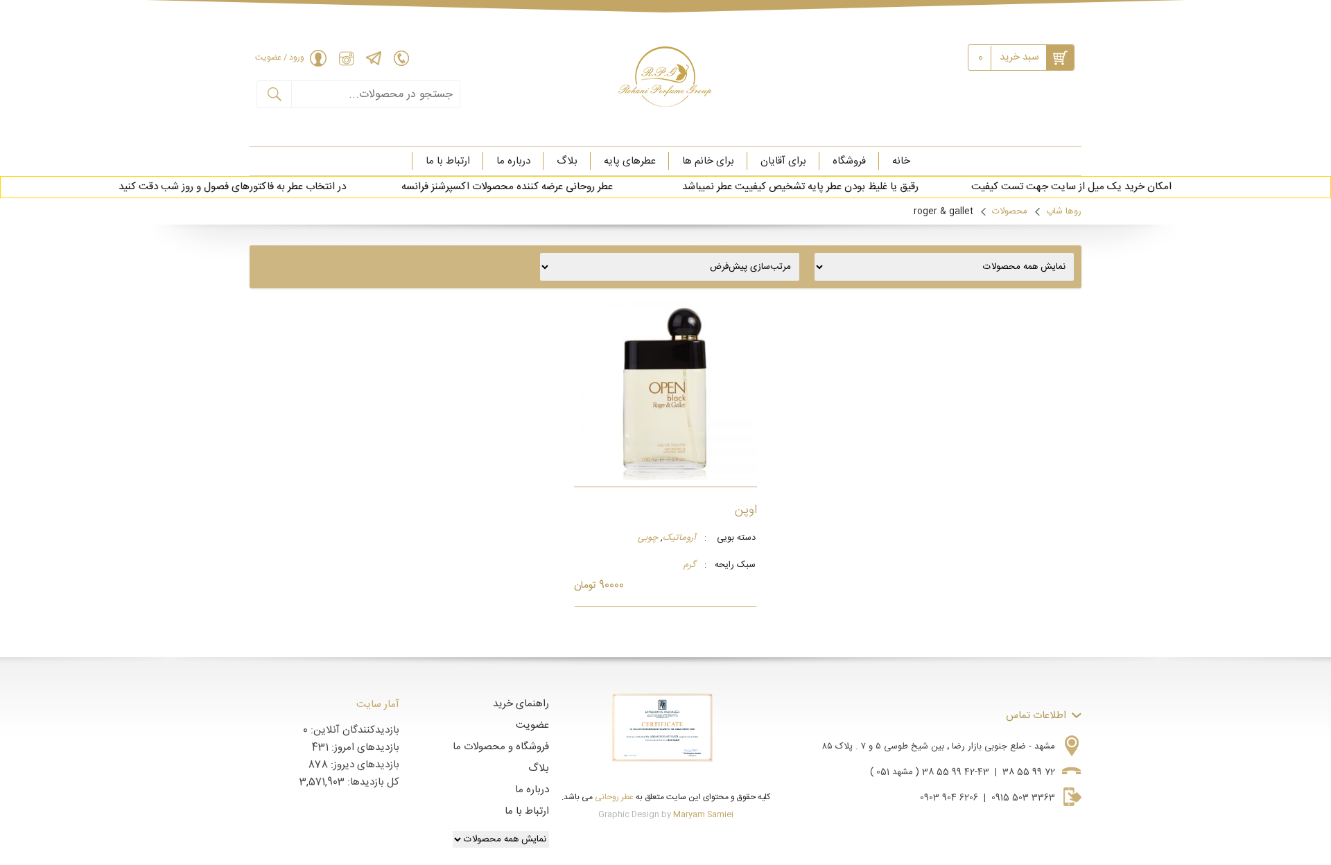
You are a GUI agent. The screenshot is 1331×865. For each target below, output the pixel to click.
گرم (690, 566)
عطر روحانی (614, 797)
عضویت (532, 725)
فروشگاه (849, 161)
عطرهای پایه (630, 161)
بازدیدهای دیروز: (363, 765)
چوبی (648, 538)
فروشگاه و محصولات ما (501, 746)
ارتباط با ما (448, 161)
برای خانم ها (708, 161)
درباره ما (513, 161)
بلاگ (567, 161)
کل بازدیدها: (372, 782)
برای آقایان (783, 161)
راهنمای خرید (521, 704)
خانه (901, 161)
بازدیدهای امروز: (364, 747)
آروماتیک (679, 538)
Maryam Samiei (703, 814)
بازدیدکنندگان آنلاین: (353, 730)
